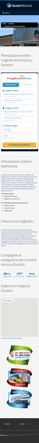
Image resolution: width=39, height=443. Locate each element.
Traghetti (7, 424)
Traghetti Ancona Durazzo (12, 199)
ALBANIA (11, 24)
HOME (4, 24)
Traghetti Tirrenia (32, 276)
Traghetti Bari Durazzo (10, 196)
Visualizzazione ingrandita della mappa (11, 338)
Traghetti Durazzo (9, 205)
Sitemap (22, 424)
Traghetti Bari (8, 211)
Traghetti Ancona (9, 208)
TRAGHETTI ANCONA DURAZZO (14, 26)
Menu (7, 13)
